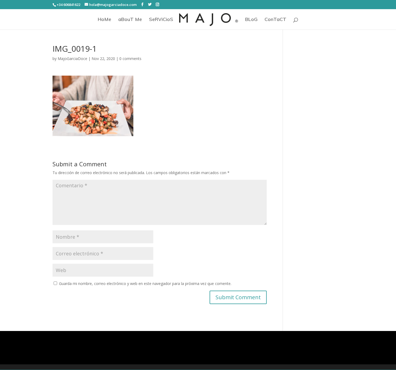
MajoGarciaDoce (72, 58)
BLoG (251, 19)
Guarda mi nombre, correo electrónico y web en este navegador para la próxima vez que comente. (145, 283)
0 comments (130, 58)
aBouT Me (130, 19)
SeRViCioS (161, 19)
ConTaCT (275, 19)
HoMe (104, 19)
